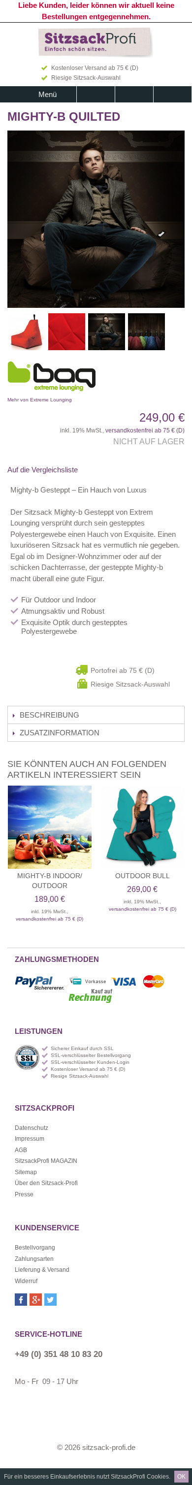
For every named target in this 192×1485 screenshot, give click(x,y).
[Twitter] (50, 1299)
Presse (24, 1194)
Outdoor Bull (142, 876)
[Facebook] (21, 1299)
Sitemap (26, 1172)
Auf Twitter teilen (118, 469)
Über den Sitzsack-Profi (46, 1183)
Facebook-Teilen (98, 469)
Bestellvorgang (35, 1247)
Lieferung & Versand (42, 1269)
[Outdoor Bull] (142, 827)
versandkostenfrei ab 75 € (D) (145, 430)
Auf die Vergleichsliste (42, 469)
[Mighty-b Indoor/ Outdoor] (50, 827)
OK (181, 1476)
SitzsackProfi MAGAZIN (46, 1160)
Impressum (29, 1138)
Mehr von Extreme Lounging (83, 379)
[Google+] (36, 1299)
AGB (21, 1150)
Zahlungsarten (34, 1258)
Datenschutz (31, 1127)
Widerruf (26, 1281)
